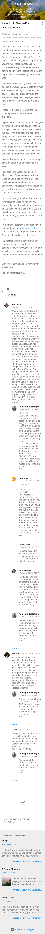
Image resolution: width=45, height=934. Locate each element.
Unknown (23, 478)
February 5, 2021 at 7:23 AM (29, 409)
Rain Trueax (18, 304)
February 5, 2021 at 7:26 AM (29, 481)
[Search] (41, 5)
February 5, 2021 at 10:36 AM (30, 654)
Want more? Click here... (28, 861)
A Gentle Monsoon (11, 869)
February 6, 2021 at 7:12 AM (29, 573)
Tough (5, 840)
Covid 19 (12, 295)
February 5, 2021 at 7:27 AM (29, 547)
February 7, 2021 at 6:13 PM (29, 695)
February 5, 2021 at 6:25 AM (22, 307)
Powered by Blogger (24, 929)
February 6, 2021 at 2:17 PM (28, 730)
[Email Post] (8, 290)
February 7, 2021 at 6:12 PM (29, 617)
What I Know (8, 897)
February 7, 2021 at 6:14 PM (29, 756)
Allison (15, 653)
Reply (14, 648)
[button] (41, 24)
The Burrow (23, 4)
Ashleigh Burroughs (29, 407)
